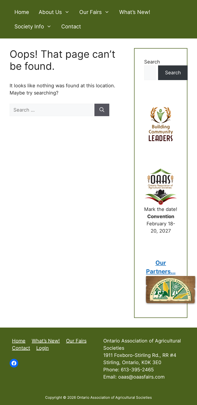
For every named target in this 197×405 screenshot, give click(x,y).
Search (152, 62)
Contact (71, 26)
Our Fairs (90, 12)
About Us (50, 12)
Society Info (29, 26)
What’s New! (134, 12)
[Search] (101, 110)
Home (21, 12)
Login (42, 348)
